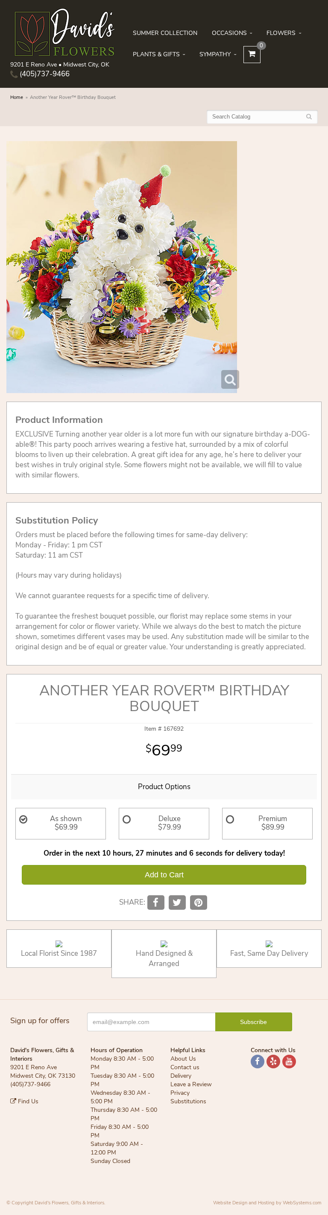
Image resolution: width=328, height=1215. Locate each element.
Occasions (229, 33)
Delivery (180, 1076)
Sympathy (215, 54)
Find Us (27, 1101)
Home (16, 97)
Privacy (180, 1093)
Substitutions (188, 1101)
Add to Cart (164, 875)
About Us (183, 1059)
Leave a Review (191, 1084)
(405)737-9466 (44, 74)
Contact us (184, 1067)
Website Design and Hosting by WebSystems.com (267, 1203)
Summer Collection (165, 33)
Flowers (281, 33)
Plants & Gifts (156, 54)
